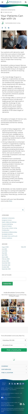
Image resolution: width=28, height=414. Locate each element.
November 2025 (6, 265)
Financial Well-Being (7, 224)
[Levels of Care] (14, 345)
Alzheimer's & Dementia (8, 218)
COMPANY (4, 366)
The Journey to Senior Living (9, 228)
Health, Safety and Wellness (9, 222)
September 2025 (6, 269)
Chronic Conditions (7, 238)
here (10, 201)
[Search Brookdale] (23, 210)
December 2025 (6, 263)
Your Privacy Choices (10, 397)
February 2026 (5, 259)
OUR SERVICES (6, 369)
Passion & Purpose (7, 226)
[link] (5, 303)
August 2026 (5, 247)
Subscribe (7, 283)
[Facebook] (2, 28)
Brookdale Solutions (7, 234)
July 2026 (4, 249)
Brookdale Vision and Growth (9, 236)
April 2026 (4, 255)
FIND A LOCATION (7, 372)
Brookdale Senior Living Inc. (12, 393)
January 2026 (5, 261)
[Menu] (2, 2)
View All (23, 247)
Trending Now (5, 230)
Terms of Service (19, 410)
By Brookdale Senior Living (13, 23)
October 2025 (5, 267)
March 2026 (5, 257)
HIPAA (2, 388)
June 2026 (4, 251)
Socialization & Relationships (9, 232)
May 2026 (4, 253)
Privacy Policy (9, 388)
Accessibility (13, 389)
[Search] (26, 2)
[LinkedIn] (9, 28)
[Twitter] (5, 28)
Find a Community (14, 350)
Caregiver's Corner (7, 220)
